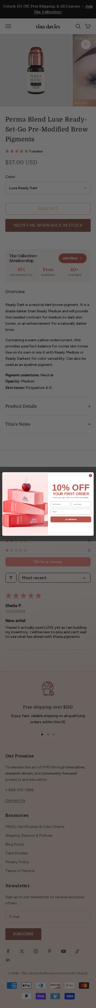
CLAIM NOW (70, 519)
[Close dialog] (90, 475)
